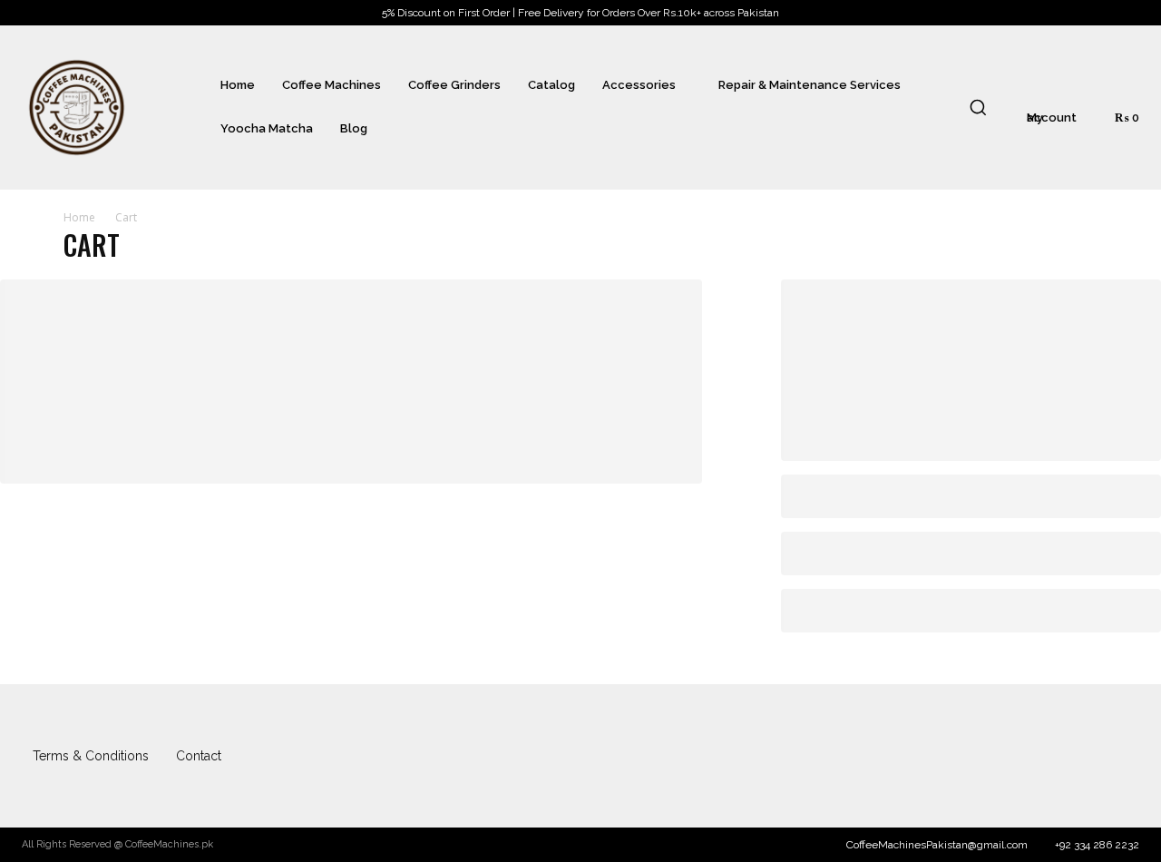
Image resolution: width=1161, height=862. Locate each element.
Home (79, 217)
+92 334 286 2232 (1097, 844)
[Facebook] (1086, 756)
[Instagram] (1121, 756)
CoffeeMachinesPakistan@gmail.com (937, 844)
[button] (978, 107)
